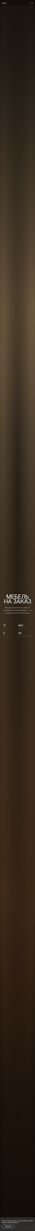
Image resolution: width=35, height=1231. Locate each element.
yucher (4, 3)
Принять (8, 1226)
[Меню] (32, 3)
